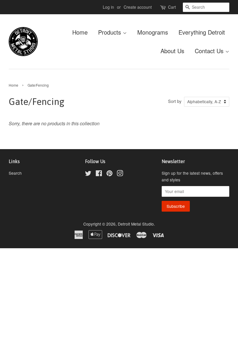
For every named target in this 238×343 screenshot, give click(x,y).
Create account (138, 7)
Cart (172, 7)
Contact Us (210, 51)
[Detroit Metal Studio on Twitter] (88, 174)
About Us (172, 51)
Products (110, 32)
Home (80, 32)
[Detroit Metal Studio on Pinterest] (109, 174)
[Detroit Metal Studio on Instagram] (120, 174)
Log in (108, 7)
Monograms (152, 32)
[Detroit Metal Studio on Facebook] (98, 174)
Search (15, 173)
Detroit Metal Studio (136, 224)
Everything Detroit (201, 32)
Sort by (174, 101)
